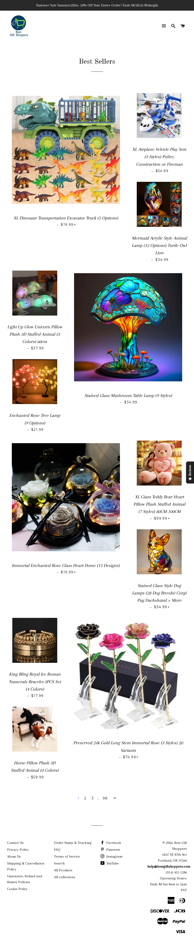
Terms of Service (67, 856)
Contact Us (15, 843)
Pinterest (112, 849)
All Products (63, 870)
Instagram (114, 856)
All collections (64, 877)
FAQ (57, 849)
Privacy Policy (18, 849)
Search (59, 863)
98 (105, 798)
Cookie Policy (17, 889)
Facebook (113, 843)
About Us (14, 856)
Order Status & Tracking (73, 843)
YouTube (112, 863)
